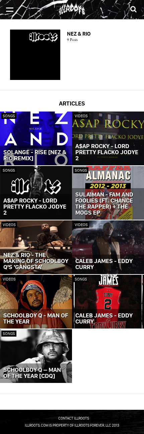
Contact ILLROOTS (73, 418)
